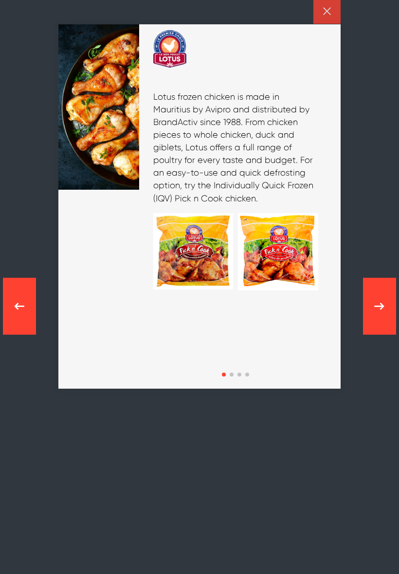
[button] (224, 375)
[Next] (374, 306)
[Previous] (24, 306)
